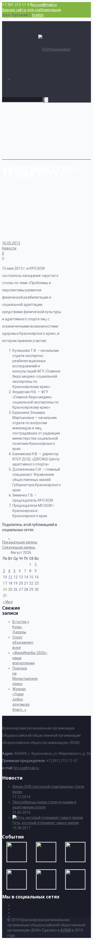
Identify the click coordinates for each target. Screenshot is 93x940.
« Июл (8, 602)
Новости (9, 248)
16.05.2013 (11, 243)
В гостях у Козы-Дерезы (20, 627)
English (38, 14)
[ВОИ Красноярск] (54, 49)
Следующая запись (18, 547)
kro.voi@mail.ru (44, 4)
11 (10, 577)
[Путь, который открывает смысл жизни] (47, 817)
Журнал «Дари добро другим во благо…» (21, 699)
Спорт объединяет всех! (23, 642)
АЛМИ (65, 930)
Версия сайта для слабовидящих (31, 9)
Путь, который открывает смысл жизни (45, 823)
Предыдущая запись (19, 542)
